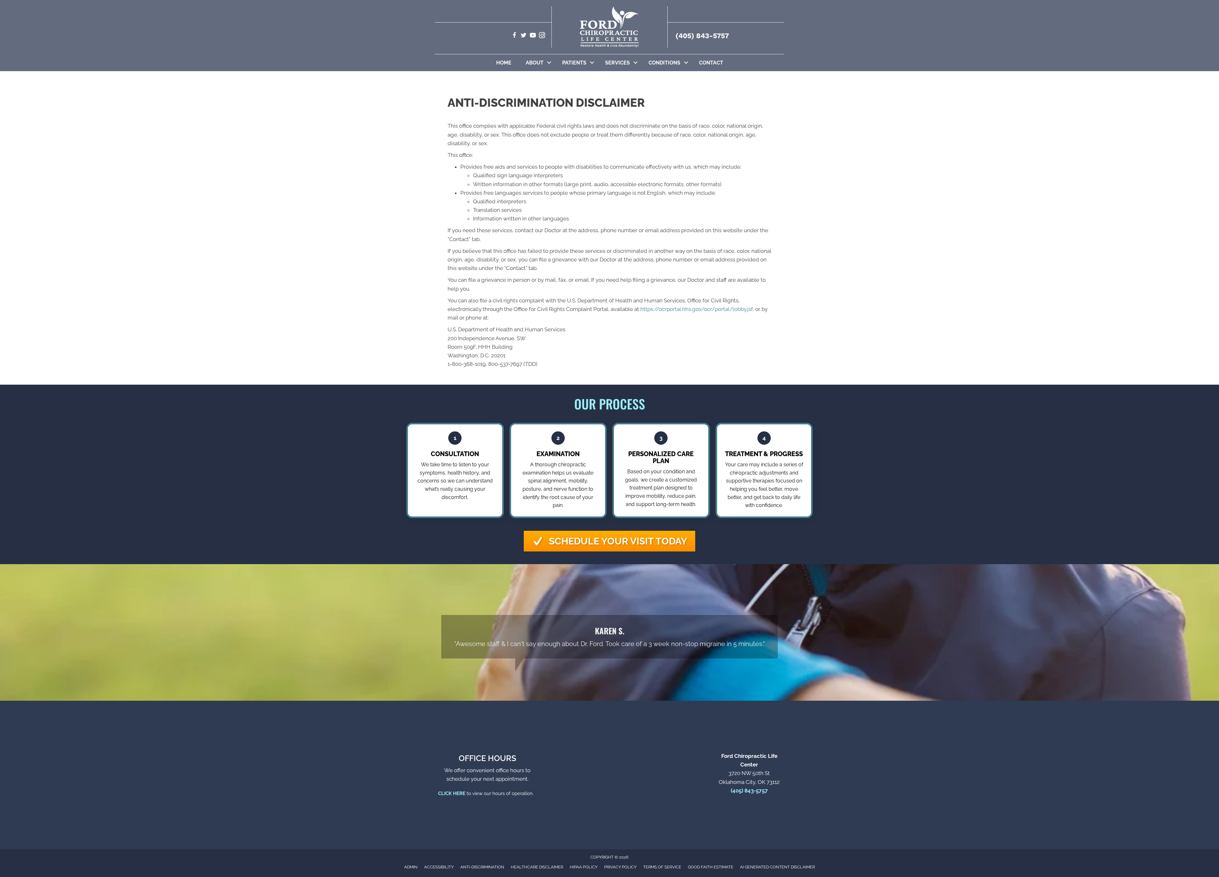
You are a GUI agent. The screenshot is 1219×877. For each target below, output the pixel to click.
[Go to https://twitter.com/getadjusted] (524, 36)
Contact (711, 63)
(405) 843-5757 (702, 36)
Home (503, 63)
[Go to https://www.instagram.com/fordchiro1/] (542, 36)
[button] (549, 62)
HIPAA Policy (583, 867)
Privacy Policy (620, 867)
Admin (410, 867)
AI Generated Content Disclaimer (777, 867)
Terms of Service (662, 867)
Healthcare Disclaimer (537, 867)
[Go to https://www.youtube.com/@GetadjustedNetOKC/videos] (533, 36)
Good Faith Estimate (710, 867)
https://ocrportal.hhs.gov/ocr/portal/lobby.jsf (696, 309)
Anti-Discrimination (482, 867)
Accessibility (439, 867)
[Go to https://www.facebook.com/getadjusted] (514, 36)
